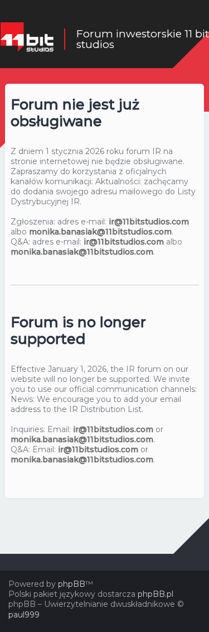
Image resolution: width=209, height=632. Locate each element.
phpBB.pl (155, 594)
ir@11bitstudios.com (149, 222)
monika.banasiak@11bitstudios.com (100, 232)
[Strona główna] (27, 39)
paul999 (24, 615)
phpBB (71, 584)
